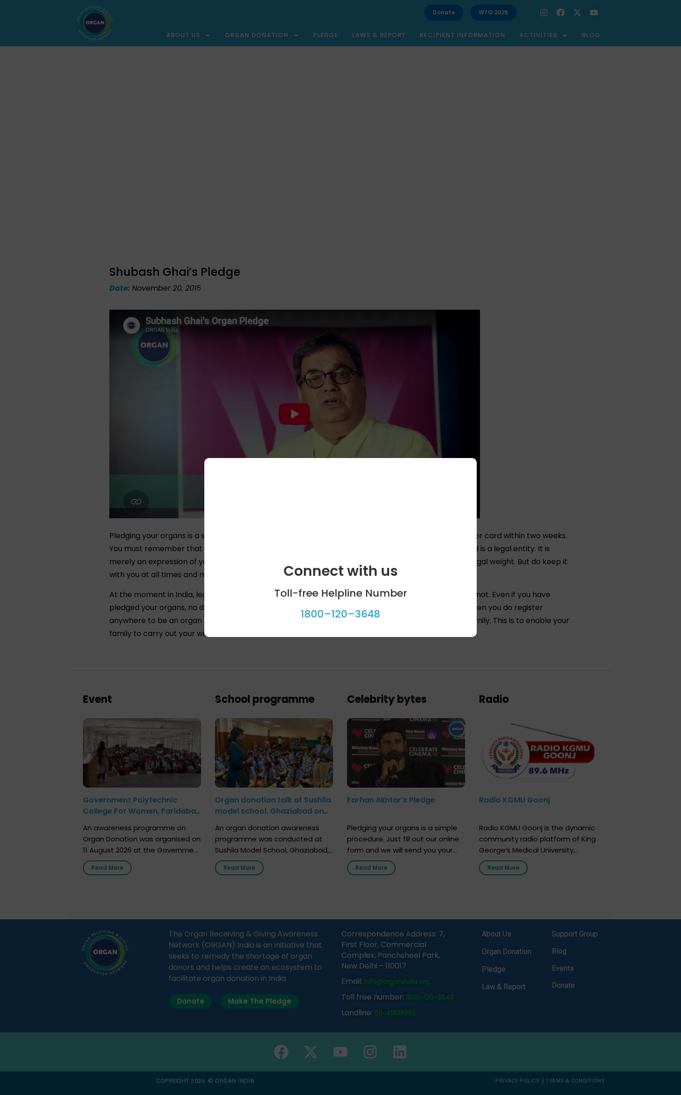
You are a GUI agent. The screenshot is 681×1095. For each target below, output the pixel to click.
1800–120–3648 (340, 614)
